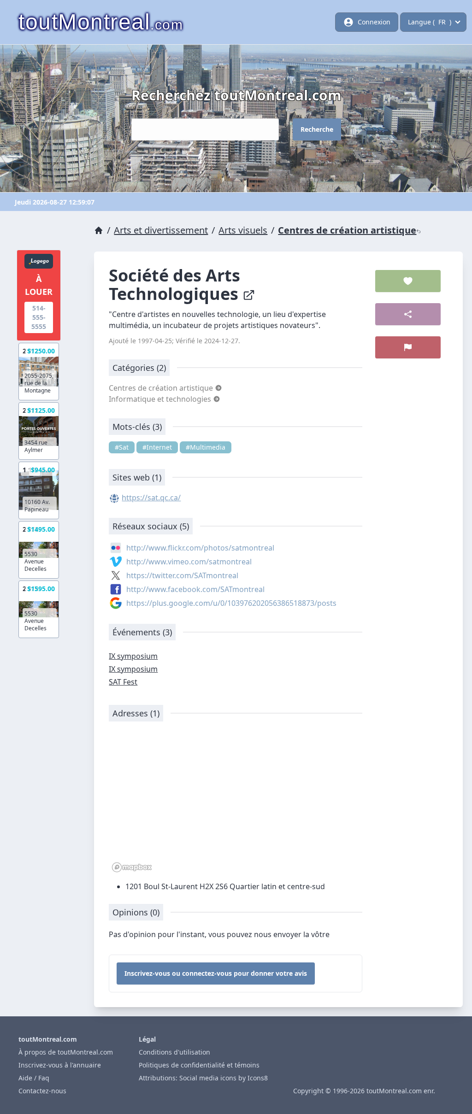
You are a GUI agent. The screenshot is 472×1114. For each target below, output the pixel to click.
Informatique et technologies (161, 399)
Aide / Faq (33, 1077)
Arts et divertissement (161, 230)
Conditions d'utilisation (174, 1052)
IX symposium (133, 656)
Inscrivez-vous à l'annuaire (59, 1065)
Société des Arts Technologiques (175, 284)
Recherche (317, 129)
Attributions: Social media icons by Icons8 (203, 1077)
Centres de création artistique (347, 230)
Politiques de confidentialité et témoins (199, 1065)
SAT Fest (123, 682)
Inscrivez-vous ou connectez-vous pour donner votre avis (215, 973)
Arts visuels (242, 230)
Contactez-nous (42, 1090)
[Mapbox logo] (132, 867)
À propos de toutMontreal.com (65, 1052)
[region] (235, 801)
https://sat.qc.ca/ (151, 498)
